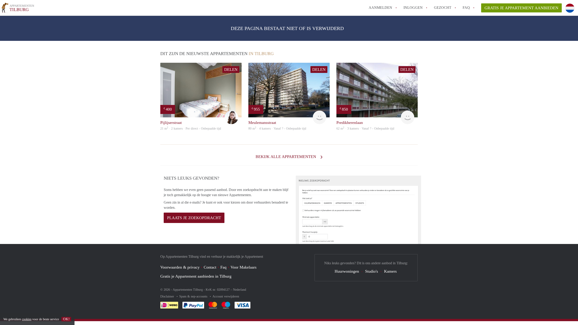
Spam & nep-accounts (193, 296)
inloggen (413, 7)
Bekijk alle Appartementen (286, 156)
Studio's (371, 271)
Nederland (239, 289)
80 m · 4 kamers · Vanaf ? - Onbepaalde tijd (277, 128)
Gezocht (442, 7)
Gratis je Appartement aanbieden (521, 8)
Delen (231, 69)
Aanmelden (380, 7)
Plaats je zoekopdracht (194, 218)
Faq (223, 267)
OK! (66, 319)
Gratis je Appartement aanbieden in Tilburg (195, 276)
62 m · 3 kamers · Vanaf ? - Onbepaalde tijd (365, 128)
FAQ (466, 7)
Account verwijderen (225, 296)
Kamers (390, 271)
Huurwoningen (347, 271)
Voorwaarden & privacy (180, 267)
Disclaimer (167, 296)
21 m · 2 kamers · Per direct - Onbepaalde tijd (190, 128)
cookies (26, 319)
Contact (210, 267)
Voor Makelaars (243, 267)
